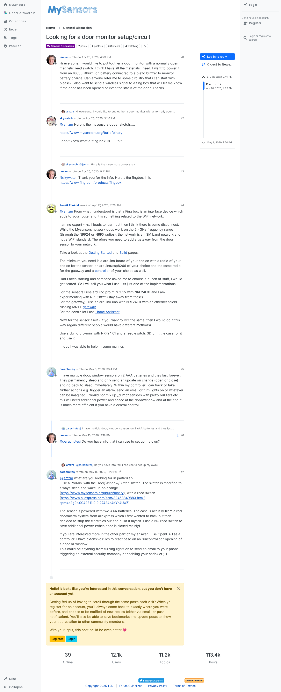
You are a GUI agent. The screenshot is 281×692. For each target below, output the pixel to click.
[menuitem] (260, 5)
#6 (182, 435)
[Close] (179, 588)
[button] (20, 679)
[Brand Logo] (72, 10)
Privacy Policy (157, 685)
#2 (182, 118)
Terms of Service (184, 685)
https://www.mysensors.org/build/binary (91, 133)
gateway (89, 307)
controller (102, 271)
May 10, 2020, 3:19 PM (96, 435)
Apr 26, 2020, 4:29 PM (96, 57)
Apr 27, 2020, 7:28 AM (106, 205)
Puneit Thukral (69, 205)
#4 (182, 205)
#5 (182, 369)
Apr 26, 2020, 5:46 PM (100, 118)
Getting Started (100, 252)
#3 (182, 171)
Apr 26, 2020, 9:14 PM (96, 171)
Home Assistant (107, 312)
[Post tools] (180, 98)
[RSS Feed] (145, 46)
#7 (182, 471)
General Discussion (62, 46)
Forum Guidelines (130, 685)
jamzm (64, 57)
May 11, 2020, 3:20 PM (103, 471)
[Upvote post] (165, 98)
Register (57, 639)
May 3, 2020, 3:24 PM (103, 369)
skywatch (66, 118)
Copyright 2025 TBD (99, 685)
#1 (182, 57)
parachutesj (67, 369)
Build (123, 252)
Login (71, 639)
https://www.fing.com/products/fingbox (91, 182)
